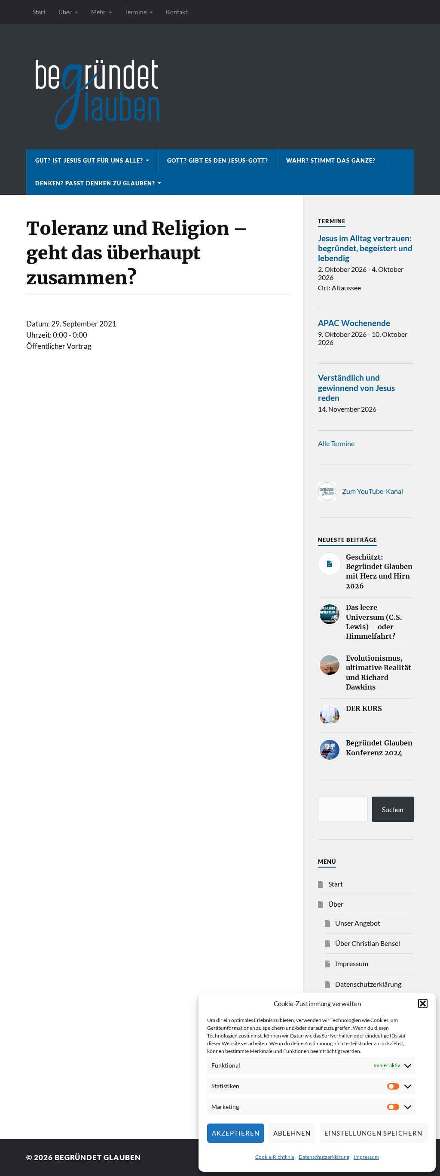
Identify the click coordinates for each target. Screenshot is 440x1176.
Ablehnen (292, 1133)
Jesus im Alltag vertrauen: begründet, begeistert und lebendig (365, 248)
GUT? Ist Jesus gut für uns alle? (89, 160)
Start (39, 11)
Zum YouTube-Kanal (372, 491)
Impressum (366, 1157)
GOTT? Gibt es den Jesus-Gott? (217, 160)
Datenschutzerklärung (324, 1157)
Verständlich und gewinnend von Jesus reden (356, 387)
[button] (423, 1003)
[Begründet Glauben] (219, 86)
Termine (136, 11)
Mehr (98, 11)
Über (65, 11)
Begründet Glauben (98, 1157)
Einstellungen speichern (373, 1133)
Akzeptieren (236, 1133)
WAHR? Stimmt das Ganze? (331, 160)
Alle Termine (336, 443)
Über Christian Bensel (367, 943)
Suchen (392, 809)
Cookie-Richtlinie (274, 1157)
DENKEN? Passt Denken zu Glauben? (95, 183)
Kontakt (176, 11)
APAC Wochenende (354, 323)
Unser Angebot (357, 923)
